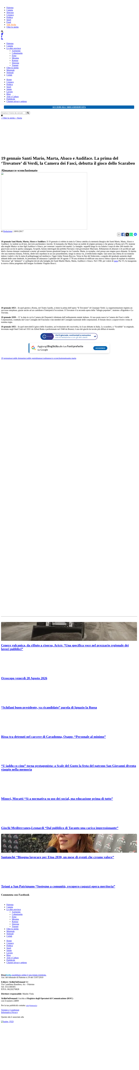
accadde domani (17, 358)
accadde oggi (29, 358)
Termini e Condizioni (10, 1010)
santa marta (71, 358)
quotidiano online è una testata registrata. (23, 975)
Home (9, 79)
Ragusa (15, 60)
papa (116, 261)
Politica (9, 17)
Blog (8, 94)
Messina (15, 58)
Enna (14, 55)
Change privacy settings (16, 101)
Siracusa (10, 12)
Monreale (10, 70)
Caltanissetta (17, 53)
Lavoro (9, 92)
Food (8, 22)
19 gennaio (6, 358)
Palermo (9, 7)
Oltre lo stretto (12, 27)
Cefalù (9, 75)
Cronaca (10, 15)
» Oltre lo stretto (8, 118)
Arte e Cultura (12, 96)
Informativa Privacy (9, 1012)
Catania (9, 10)
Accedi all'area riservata (69, 107)
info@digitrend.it (31, 1006)
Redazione (7, 231)
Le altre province (13, 48)
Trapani (15, 65)
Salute (9, 89)
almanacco (39, 358)
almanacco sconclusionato (55, 358)
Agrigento (16, 51)
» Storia (18, 118)
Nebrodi (9, 72)
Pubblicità (10, 99)
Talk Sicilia (11, 24)
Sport (8, 20)
